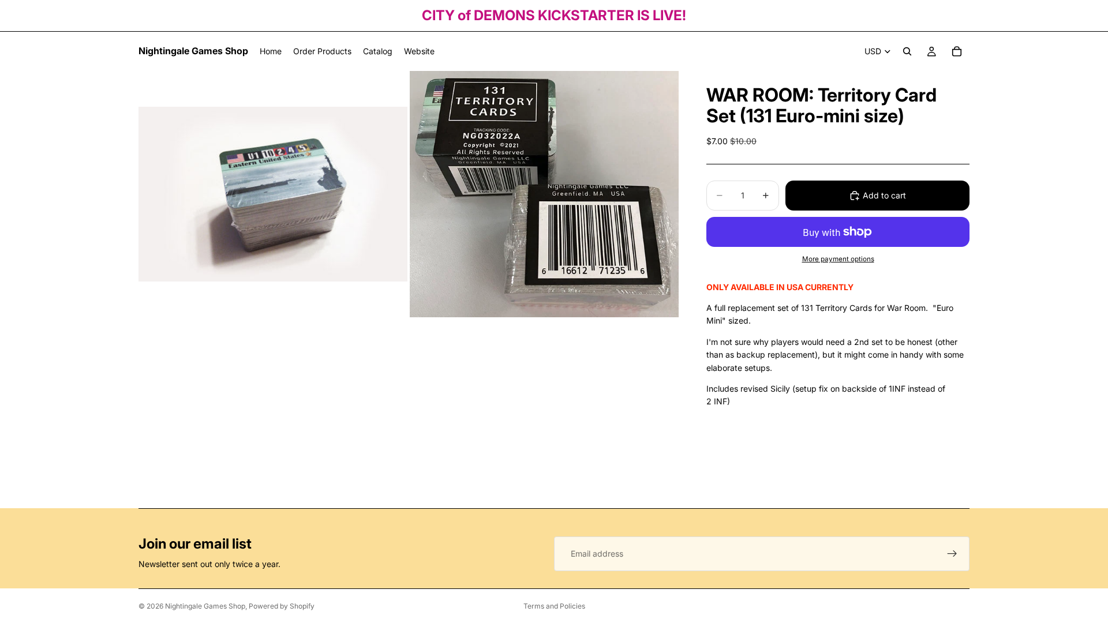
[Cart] (956, 51)
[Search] (907, 51)
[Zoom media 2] (544, 194)
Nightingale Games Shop (205, 606)
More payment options (838, 259)
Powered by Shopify (282, 606)
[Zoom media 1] (272, 194)
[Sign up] (952, 554)
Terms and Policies (554, 606)
